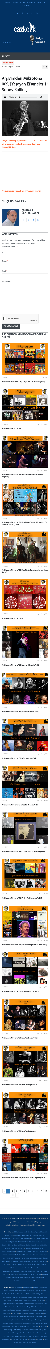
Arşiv (22, 1238)
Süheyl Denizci (27, 1336)
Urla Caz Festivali (25, 1277)
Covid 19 (42, 1242)
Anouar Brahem (37, 1287)
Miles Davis (44, 1323)
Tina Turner (43, 1336)
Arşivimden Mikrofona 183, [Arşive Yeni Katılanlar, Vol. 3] (22, 898)
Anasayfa (7, 2)
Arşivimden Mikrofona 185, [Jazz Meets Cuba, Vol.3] (20, 805)
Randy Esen (42, 1330)
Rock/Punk (45, 1274)
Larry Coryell (38, 1320)
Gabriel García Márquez (37, 1307)
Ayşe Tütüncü (39, 1290)
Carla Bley (15, 1297)
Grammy (4, 1255)
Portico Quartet (33, 1330)
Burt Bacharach (7, 1297)
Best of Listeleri (35, 1238)
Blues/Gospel (44, 1238)
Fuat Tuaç (27, 1307)
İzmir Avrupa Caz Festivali (31, 1261)
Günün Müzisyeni (33, 1255)
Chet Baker (40, 1297)
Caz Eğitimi (11, 1242)
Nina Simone (15, 1326)
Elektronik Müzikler (19, 1245)
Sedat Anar (33, 1333)
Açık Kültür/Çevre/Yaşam (31, 1232)
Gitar (37, 1251)
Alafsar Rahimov (27, 1287)
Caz (6, 1242)
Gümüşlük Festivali (13, 1255)
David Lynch (11, 1300)
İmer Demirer (34, 1310)
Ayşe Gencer (30, 1290)
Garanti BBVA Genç (21, 1251)
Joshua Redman (13, 1317)
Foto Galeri (25, 5)
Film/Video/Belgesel (18, 1248)
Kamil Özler (30, 1317)
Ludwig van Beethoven (15, 1323)
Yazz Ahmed (32, 1343)
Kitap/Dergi (13, 1264)
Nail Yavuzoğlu (6, 1326)
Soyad (5, 261)
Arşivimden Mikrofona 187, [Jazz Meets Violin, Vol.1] (20, 712)
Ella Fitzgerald (11, 1303)
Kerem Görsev (21, 1320)
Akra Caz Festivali (31, 1235)
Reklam (15, 2)
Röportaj (8, 1277)
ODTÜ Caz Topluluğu (33, 1326)
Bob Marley (44, 1294)
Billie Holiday (36, 1294)
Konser (38, 1264)
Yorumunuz (6, 282)
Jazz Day (6, 1264)
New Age (39, 1271)
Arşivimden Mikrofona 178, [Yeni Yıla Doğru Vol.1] (19, 1131)
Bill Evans (28, 1294)
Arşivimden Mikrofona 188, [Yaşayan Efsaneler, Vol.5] (20, 665)
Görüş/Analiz (43, 1251)
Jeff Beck (22, 1313)
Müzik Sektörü (32, 1271)
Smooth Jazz (15, 1277)
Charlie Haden (32, 1297)
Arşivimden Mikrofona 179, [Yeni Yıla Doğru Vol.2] (19, 1085)
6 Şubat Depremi (18, 1232)
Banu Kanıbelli (12, 1294)
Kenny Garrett (12, 1320)
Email (4, 271)
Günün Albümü (23, 1255)
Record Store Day (36, 1274)
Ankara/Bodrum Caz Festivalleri (10, 1238)
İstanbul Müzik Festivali (16, 1261)
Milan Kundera (36, 1323)
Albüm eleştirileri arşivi (11, 67)
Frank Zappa (12, 1307)
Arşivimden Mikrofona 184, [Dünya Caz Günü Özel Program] (23, 852)
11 (13, 1195)
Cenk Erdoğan (23, 1297)
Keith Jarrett (38, 1317)
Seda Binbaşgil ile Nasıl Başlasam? (19, 1333)
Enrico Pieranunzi (29, 1303)
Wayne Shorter (23, 1343)
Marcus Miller (27, 1323)
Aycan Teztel (22, 1290)
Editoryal (10, 1245)
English (28, 1245)
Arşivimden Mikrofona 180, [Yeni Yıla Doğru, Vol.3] (20, 1038)
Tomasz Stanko (6, 1339)
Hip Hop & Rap (25, 1258)
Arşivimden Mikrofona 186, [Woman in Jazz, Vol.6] (19, 758)
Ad (3, 253)
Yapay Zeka (38, 1277)
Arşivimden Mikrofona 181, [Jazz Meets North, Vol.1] (20, 991)
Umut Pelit (40, 1339)
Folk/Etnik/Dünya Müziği (32, 1248)
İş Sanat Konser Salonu (36, 1258)
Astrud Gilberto (13, 1290)
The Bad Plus (35, 1336)
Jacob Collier (42, 1310)
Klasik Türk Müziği (30, 1264)
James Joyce (15, 1313)
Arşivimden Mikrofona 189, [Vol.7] (14, 618)
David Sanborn (19, 1300)
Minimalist (24, 1271)
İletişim (22, 2)
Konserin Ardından (22, 1268)
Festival (33, 1245)
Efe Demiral (41, 1300)
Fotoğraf (42, 1248)
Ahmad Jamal (18, 1287)
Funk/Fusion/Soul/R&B (8, 1251)
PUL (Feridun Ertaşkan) (24, 1274)
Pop (16, 1274)
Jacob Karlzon (7, 1313)
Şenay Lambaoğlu (42, 1333)
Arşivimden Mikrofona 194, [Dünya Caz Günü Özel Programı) (23, 382)
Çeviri (37, 1242)
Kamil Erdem (22, 1317)
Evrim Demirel (39, 1303)
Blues (39, 2)
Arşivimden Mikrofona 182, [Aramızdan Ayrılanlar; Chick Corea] (24, 945)
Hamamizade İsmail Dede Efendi (12, 1310)
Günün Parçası (43, 1255)
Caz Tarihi (32, 1242)
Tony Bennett (14, 1339)
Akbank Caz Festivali (19, 1235)
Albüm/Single (41, 1235)
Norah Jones (23, 1326)
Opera (11, 1274)
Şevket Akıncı (6, 1336)
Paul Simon (25, 1330)
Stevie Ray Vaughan (16, 1336)
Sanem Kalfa (6, 1333)
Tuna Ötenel (32, 1339)
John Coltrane (39, 1313)
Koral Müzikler (32, 1268)
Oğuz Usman (43, 1326)
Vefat (32, 1277)
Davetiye (4, 1245)
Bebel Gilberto (21, 1294)
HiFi (44, 2)
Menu (7, 56)
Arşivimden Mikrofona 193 (11, 428)
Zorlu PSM (32, 1281)
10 (46, 1191)
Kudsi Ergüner (30, 1320)
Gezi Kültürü (31, 1251)
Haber (4, 1258)
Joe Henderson (30, 1313)
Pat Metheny (17, 1330)
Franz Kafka (20, 1307)
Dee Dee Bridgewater (30, 1300)
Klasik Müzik (31, 2)
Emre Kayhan (19, 1303)
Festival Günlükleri (42, 1245)
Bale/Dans (27, 1238)
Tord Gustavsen (23, 1339)
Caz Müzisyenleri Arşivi (21, 1242)
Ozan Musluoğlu (8, 1330)
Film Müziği (8, 1248)
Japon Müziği (43, 1261)
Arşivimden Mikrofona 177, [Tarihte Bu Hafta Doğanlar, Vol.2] (23, 1178)
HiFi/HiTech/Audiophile (13, 1258)
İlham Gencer (25, 1310)
